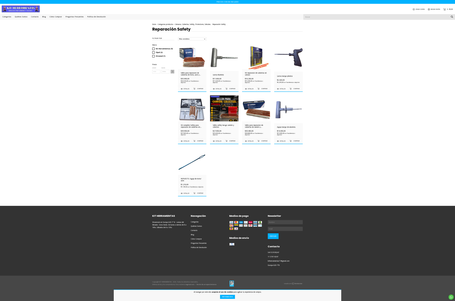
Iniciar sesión (435, 9)
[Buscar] (452, 17)
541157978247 (273, 252)
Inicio (154, 24)
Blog (44, 17)
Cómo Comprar (56, 17)
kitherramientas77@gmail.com (278, 261)
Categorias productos (165, 24)
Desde (154, 68)
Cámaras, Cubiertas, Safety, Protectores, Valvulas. (193, 24)
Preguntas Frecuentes (75, 17)
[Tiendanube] (293, 284)
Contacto (35, 17)
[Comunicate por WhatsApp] (451, 297)
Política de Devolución (96, 17)
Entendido (227, 297)
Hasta (163, 68)
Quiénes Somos (21, 17)
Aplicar (172, 71)
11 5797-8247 (273, 257)
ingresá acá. (190, 284)
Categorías (6, 17)
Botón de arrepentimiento (206, 284)
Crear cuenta (420, 9)
